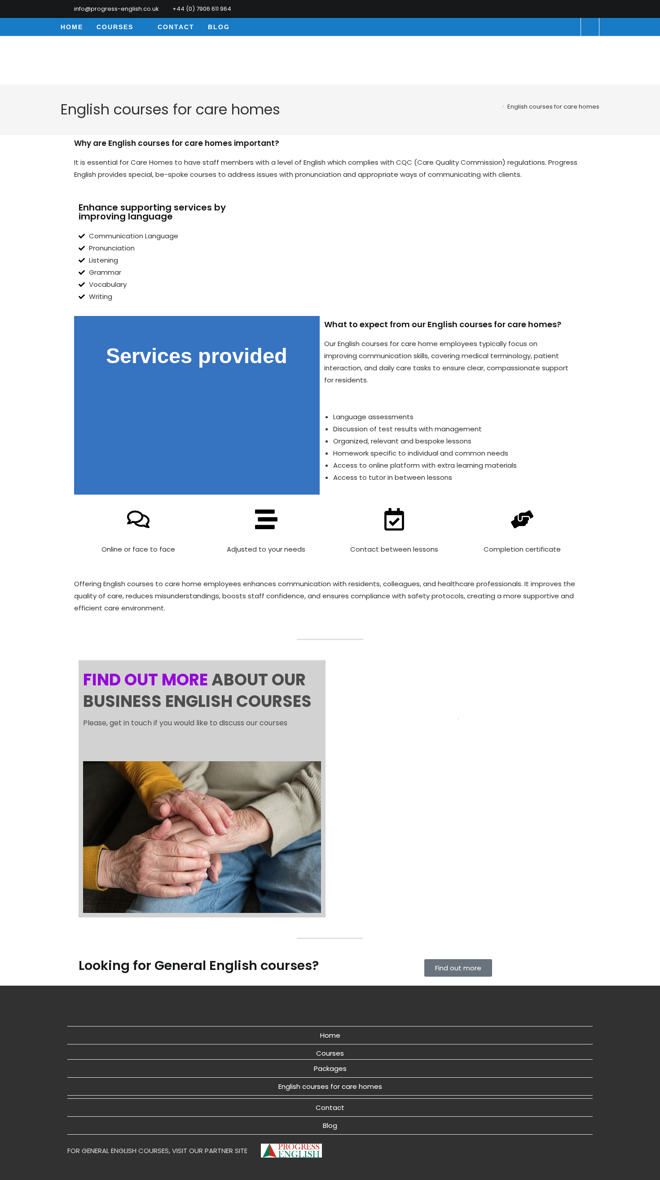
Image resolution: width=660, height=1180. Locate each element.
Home (330, 1035)
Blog (330, 1125)
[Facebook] (586, 8)
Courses (330, 1053)
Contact (330, 1107)
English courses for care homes (553, 106)
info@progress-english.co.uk (116, 8)
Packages (330, 1068)
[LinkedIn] (595, 8)
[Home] (496, 106)
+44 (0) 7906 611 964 (201, 8)
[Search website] (590, 28)
